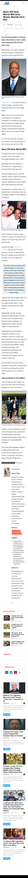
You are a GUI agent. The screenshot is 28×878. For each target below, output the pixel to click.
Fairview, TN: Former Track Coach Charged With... (17, 617)
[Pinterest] (15, 672)
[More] (20, 672)
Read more (6, 714)
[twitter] (12, 602)
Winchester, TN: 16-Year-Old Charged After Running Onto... (17, 634)
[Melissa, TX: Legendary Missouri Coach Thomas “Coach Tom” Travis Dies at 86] (14, 687)
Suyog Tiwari (10, 24)
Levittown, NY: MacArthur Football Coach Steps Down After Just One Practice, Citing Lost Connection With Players (13, 807)
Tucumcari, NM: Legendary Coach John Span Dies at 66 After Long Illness (13, 843)
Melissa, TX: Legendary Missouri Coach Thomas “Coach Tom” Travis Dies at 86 (13, 698)
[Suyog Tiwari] (7, 536)
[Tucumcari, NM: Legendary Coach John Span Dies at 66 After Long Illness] (14, 833)
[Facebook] (7, 672)
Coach (5, 692)
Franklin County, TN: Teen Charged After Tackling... (17, 626)
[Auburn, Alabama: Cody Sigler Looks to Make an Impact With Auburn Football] (6, 643)
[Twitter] (11, 672)
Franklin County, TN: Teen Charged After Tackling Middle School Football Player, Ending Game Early (12, 769)
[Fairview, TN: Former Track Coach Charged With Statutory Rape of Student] (6, 618)
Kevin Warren (6, 102)
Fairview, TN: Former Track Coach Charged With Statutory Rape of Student (13, 734)
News (4, 24)
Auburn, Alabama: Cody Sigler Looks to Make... (17, 642)
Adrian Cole (6, 703)
